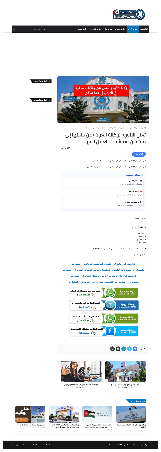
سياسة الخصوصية (46, 445)
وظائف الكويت (82, 29)
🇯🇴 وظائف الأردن (131, 182)
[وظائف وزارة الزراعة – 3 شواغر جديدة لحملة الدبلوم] (131, 414)
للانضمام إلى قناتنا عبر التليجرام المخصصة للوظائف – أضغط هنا (103, 263)
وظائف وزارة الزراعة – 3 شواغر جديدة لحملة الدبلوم (131, 426)
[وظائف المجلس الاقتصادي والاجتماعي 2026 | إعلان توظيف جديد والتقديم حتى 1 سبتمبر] (97, 414)
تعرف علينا (15, 445)
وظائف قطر (108, 29)
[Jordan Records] (128, 14)
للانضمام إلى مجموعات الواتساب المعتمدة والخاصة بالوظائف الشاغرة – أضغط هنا (103, 269)
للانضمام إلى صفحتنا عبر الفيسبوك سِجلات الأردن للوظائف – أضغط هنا (103, 281)
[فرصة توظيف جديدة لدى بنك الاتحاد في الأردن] (30, 414)
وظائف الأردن (132, 29)
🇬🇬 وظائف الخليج (129, 193)
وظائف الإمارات (120, 29)
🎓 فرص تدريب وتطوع (129, 203)
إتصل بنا (23, 445)
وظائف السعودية (95, 29)
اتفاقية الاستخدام (33, 445)
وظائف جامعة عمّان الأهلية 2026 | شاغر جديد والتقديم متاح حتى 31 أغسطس (65, 426)
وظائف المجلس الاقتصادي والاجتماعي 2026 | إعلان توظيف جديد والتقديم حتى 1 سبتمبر (98, 427)
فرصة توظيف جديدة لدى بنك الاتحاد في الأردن (32, 426)
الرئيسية (143, 29)
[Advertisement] (80, 54)
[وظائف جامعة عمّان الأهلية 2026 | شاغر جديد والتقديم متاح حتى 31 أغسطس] (64, 414)
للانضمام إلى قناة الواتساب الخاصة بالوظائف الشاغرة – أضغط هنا (103, 275)
